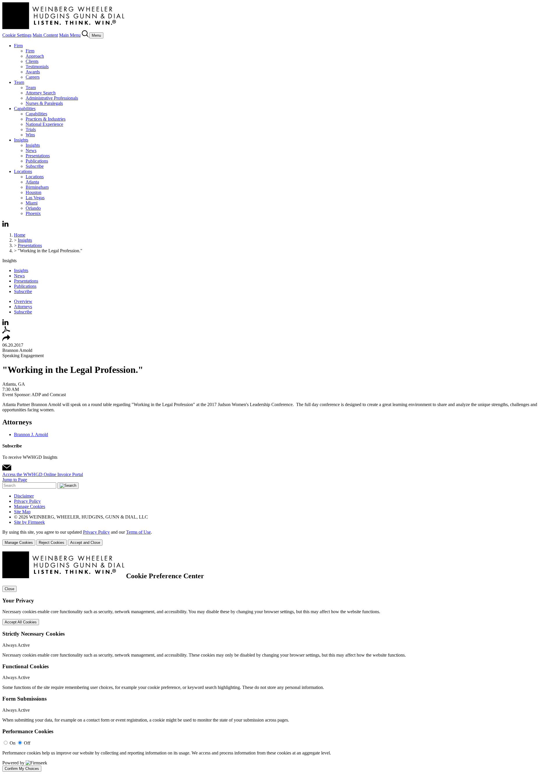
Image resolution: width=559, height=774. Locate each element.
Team (19, 82)
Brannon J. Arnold (31, 434)
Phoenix (33, 213)
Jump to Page (14, 479)
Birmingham (37, 187)
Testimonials (37, 66)
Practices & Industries (46, 119)
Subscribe (35, 166)
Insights (21, 139)
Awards (33, 71)
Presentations (38, 155)
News (31, 150)
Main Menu (70, 35)
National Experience (44, 124)
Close (9, 589)
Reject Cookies (51, 542)
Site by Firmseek (29, 522)
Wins (30, 134)
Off (27, 742)
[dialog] (279, 538)
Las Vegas (35, 197)
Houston (33, 192)
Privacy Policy (27, 501)
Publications (37, 160)
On (12, 742)
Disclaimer (24, 495)
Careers (33, 77)
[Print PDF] (6, 331)
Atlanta (32, 181)
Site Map (22, 511)
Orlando (33, 208)
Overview (23, 301)
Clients (32, 61)
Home (19, 234)
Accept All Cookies (21, 622)
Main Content (45, 35)
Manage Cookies (29, 506)
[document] (279, 661)
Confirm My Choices (22, 768)
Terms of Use (138, 532)
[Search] (85, 35)
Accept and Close (85, 542)
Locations (23, 171)
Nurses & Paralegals (44, 103)
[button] (6, 339)
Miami (32, 202)
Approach (35, 56)
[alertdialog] (279, 661)
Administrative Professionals (52, 98)
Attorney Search (41, 92)
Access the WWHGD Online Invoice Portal (42, 474)
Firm (18, 45)
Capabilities (25, 108)
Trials (31, 129)
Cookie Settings (16, 35)
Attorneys (23, 306)
